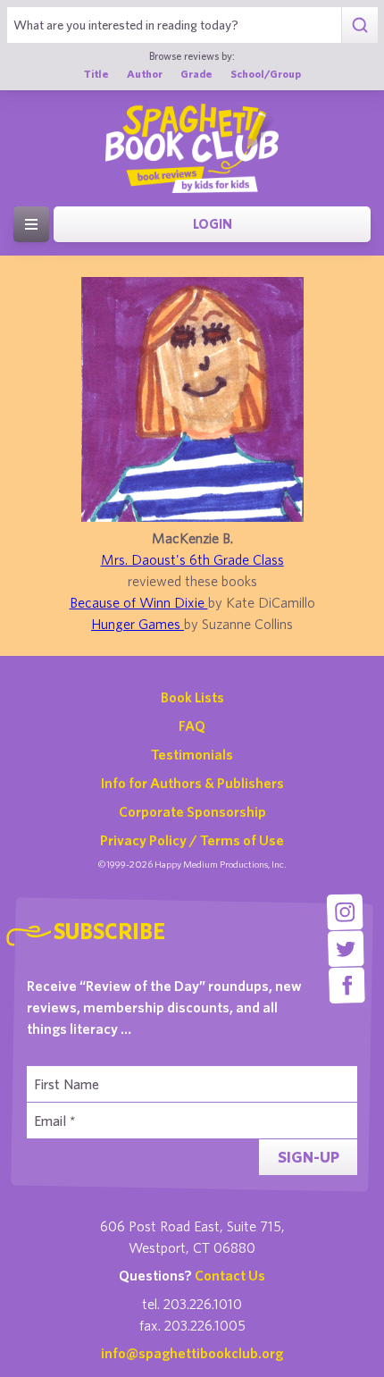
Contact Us (230, 1275)
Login (212, 223)
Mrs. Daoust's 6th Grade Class (192, 559)
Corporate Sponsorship (192, 811)
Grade (196, 73)
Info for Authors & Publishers (192, 783)
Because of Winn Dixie (139, 602)
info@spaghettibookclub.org (192, 1353)
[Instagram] (345, 912)
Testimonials (192, 754)
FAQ (192, 726)
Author (145, 73)
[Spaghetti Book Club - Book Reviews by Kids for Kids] (192, 148)
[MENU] (31, 224)
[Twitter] (346, 948)
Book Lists (192, 697)
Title (96, 73)
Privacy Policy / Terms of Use (192, 840)
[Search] (359, 25)
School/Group (265, 73)
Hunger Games (137, 624)
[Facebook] (347, 985)
